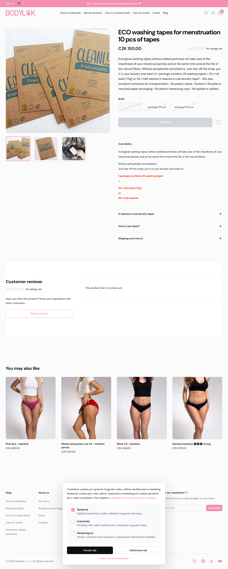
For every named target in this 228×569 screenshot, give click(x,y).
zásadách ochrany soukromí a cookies (133, 497)
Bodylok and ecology (50, 508)
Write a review (39, 313)
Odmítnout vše (138, 550)
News (41, 515)
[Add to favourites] (218, 122)
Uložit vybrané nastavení (114, 558)
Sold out (165, 122)
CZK (8, 3)
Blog (165, 12)
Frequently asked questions (15, 532)
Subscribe (214, 508)
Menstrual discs (93, 12)
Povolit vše (90, 550)
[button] (58, 81)
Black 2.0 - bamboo (128, 443)
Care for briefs (141, 12)
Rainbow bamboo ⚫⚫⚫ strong (191, 443)
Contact (43, 522)
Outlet (156, 12)
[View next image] (102, 80)
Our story (43, 501)
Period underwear (70, 12)
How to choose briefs (117, 12)
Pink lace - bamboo (17, 443)
